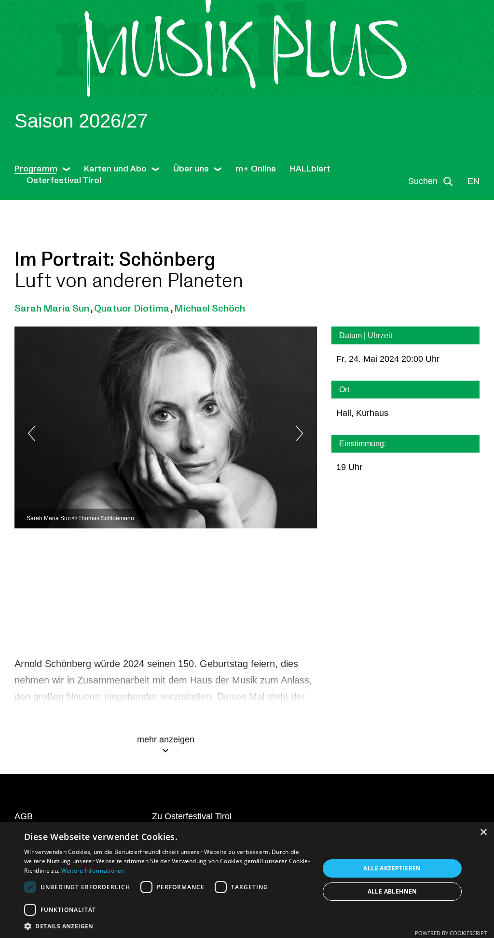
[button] (167, 926)
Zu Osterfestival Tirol (192, 816)
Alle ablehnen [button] (392, 891)
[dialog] (247, 880)
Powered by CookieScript (451, 933)
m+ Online (255, 169)
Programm (35, 169)
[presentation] (53, 433)
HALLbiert (310, 169)
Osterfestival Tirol (64, 180)
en (473, 181)
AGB (23, 816)
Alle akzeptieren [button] (392, 868)
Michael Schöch (209, 308)
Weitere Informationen (93, 871)
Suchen (423, 181)
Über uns (191, 169)
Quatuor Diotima (131, 308)
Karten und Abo (115, 169)
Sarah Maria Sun (51, 308)
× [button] (483, 832)
